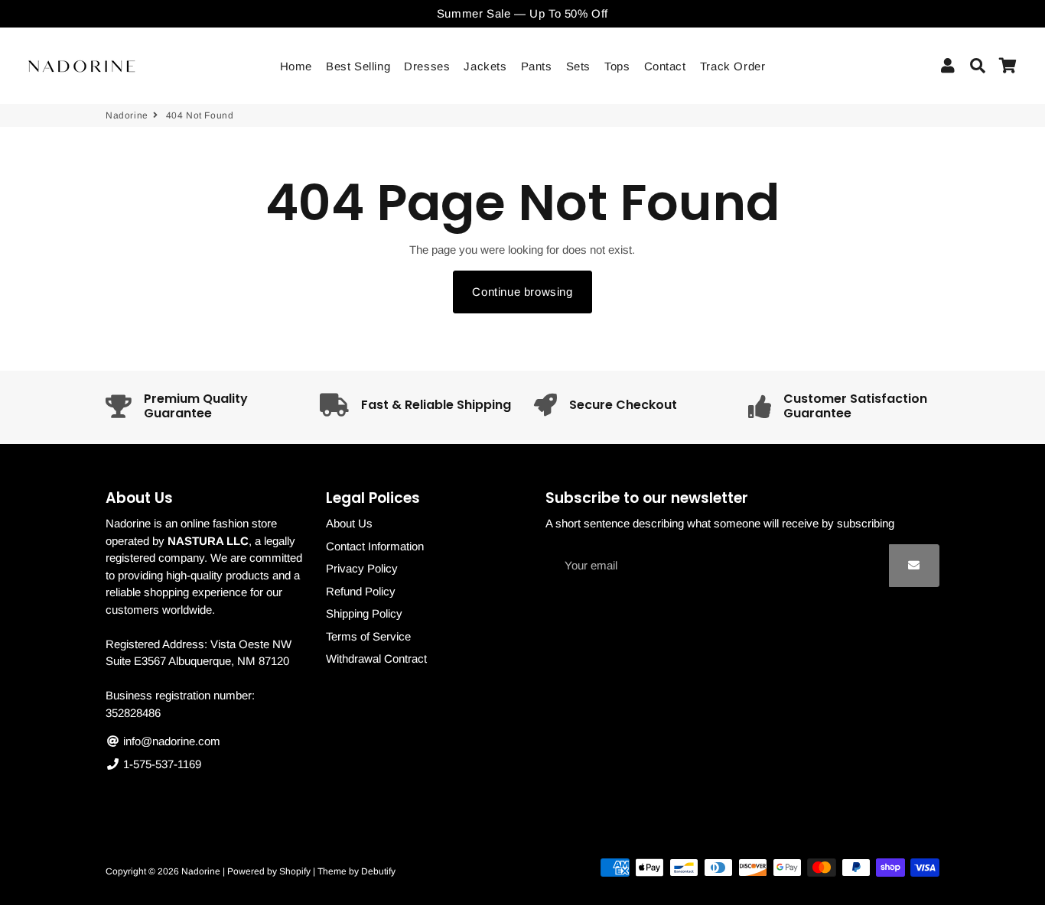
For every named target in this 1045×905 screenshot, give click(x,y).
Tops (617, 66)
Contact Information (375, 546)
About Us (349, 523)
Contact (665, 66)
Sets (578, 66)
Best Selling (358, 66)
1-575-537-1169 (160, 763)
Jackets (485, 66)
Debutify (378, 871)
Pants (536, 66)
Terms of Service (368, 636)
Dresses (427, 66)
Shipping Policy (364, 613)
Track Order (733, 66)
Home (296, 66)
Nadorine (127, 115)
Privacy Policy (362, 568)
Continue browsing (522, 291)
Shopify (295, 871)
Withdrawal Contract (376, 658)
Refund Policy (361, 591)
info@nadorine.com (170, 741)
